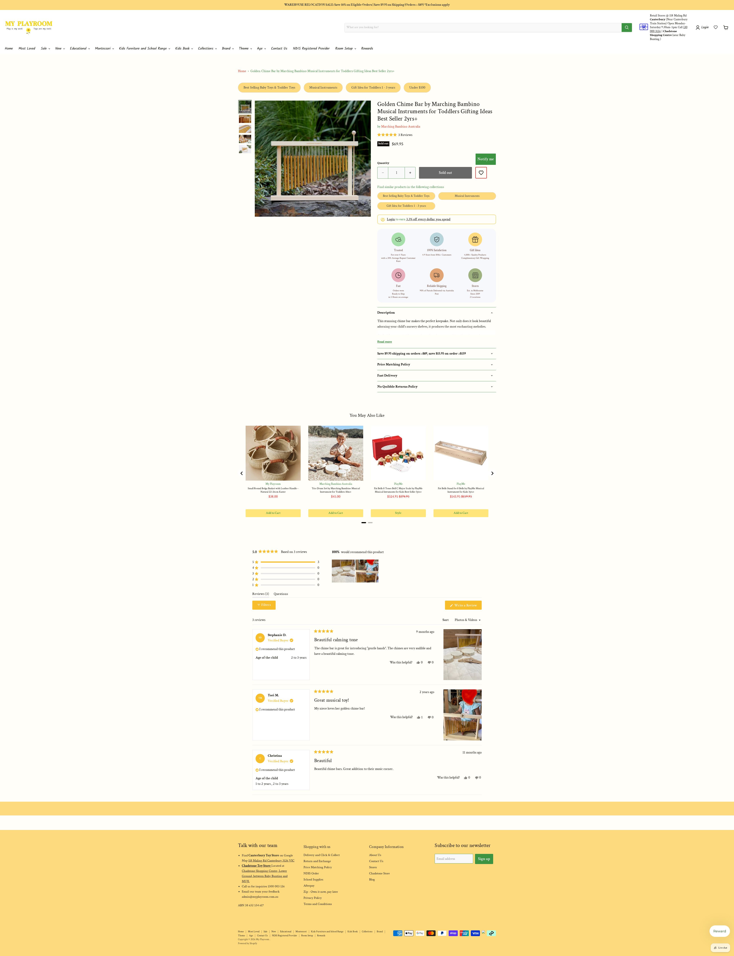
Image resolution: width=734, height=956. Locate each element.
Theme (244, 48)
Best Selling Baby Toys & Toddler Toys (269, 87)
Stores (373, 867)
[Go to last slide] (242, 473)
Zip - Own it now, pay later (321, 892)
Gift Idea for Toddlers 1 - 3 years (373, 87)
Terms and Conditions (318, 904)
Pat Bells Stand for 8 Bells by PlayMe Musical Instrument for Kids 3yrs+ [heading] (461, 490)
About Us (375, 855)
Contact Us (279, 48)
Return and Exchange (317, 861)
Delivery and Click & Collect (322, 855)
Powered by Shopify (247, 943)
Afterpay (309, 886)
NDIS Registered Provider (311, 48)
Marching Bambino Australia (400, 126)
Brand (227, 48)
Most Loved (27, 48)
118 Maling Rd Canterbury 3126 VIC (271, 860)
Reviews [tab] (260, 594)
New (59, 48)
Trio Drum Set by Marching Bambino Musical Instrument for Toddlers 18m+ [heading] (336, 490)
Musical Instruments (323, 87)
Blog (372, 879)
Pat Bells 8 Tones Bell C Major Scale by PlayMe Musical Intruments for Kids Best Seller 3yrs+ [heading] (398, 490)
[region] (367, 473)
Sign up (484, 858)
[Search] (627, 27)
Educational (79, 48)
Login (391, 219)
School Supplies (313, 879)
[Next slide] (492, 473)
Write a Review (468, 606)
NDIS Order (311, 873)
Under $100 (417, 87)
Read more (384, 341)
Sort (446, 620)
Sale (44, 48)
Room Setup (344, 48)
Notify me (485, 159)
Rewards (367, 48)
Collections (206, 48)
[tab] (363, 522)
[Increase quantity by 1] (410, 173)
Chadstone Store (379, 873)
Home (9, 48)
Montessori (103, 48)
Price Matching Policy (318, 867)
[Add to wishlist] (481, 172)
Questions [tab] (281, 594)
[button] (715, 27)
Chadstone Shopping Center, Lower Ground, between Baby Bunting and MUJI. (264, 876)
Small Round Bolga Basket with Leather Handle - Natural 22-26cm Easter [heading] (273, 490)
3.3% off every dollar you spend (428, 219)
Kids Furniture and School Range (143, 48)
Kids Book (183, 48)
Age (260, 48)
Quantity (383, 163)
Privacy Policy (313, 898)
